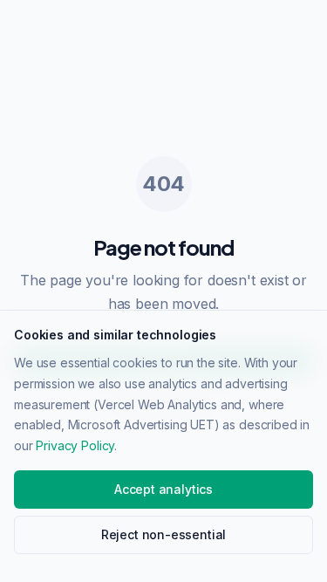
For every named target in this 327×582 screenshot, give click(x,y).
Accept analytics (163, 489)
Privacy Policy (75, 445)
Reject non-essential (163, 534)
